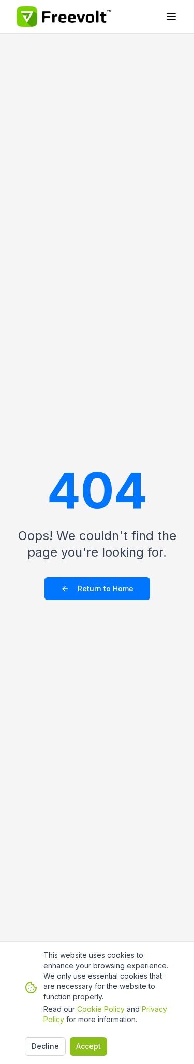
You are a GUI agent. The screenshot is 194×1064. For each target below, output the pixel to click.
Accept (88, 1046)
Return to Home (105, 588)
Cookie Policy (101, 1009)
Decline (45, 1046)
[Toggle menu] (171, 16)
